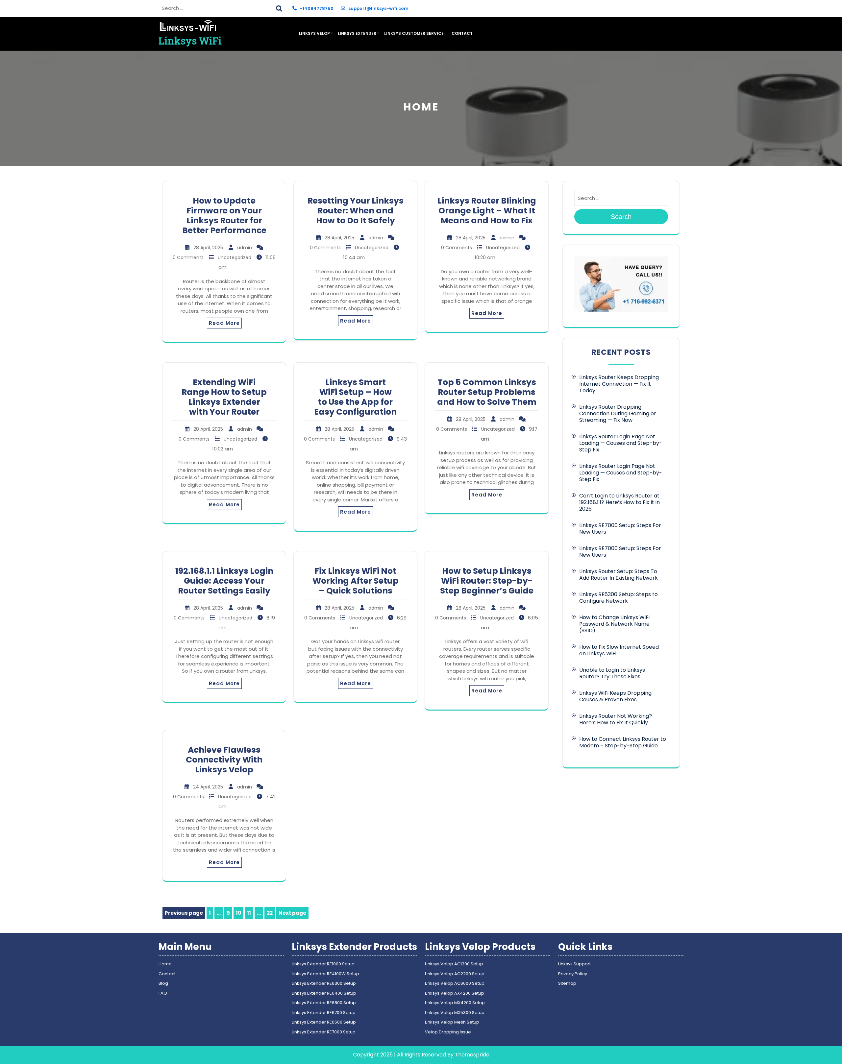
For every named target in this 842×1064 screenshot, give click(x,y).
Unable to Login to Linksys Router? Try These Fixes (612, 673)
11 (250, 913)
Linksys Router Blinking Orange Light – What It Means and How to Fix (486, 210)
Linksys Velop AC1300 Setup (454, 964)
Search (280, 7)
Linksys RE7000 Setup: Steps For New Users (620, 528)
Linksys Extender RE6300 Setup (324, 983)
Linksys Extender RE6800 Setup (324, 1003)
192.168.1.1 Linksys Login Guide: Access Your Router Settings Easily (224, 580)
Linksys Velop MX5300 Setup (454, 1012)
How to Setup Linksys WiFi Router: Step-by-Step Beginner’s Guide (486, 580)
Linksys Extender (357, 33)
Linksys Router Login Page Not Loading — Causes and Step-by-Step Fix (620, 443)
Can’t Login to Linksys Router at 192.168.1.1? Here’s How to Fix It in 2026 (619, 502)
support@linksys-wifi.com (378, 8)
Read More (224, 323)
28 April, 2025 (208, 247)
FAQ (163, 993)
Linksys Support (574, 964)
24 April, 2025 (208, 787)
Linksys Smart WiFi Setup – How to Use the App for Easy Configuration (355, 397)
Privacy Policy (572, 974)
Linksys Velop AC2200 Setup (454, 974)
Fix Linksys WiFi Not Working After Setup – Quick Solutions (355, 580)
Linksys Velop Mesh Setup (452, 1022)
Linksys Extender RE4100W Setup (325, 974)
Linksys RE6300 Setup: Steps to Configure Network (618, 598)
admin (244, 247)
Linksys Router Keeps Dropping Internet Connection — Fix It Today (619, 384)
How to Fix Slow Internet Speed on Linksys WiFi (619, 650)
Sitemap (567, 983)
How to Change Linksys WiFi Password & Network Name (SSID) (614, 624)
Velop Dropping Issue (448, 1032)
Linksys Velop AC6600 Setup (454, 983)
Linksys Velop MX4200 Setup (455, 1003)
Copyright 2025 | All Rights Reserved (399, 1054)
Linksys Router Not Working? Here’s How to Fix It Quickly (615, 719)
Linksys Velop (314, 33)
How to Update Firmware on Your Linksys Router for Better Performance (224, 215)
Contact (462, 33)
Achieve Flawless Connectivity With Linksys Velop (224, 759)
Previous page (184, 912)
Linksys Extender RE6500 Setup (324, 1022)
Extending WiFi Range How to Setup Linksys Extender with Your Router (224, 397)
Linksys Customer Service (414, 33)
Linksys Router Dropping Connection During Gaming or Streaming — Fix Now (617, 413)
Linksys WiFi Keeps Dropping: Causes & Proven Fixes (616, 696)
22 (271, 913)
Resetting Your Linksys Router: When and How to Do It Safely (356, 210)
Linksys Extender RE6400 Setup (324, 993)
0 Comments (188, 257)
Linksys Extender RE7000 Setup (324, 1032)
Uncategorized (234, 257)
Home (165, 964)
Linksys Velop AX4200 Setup (454, 993)
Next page (292, 912)
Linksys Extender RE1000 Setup (323, 964)
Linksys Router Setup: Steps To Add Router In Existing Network (618, 575)
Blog (163, 983)
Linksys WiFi (190, 40)
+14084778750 (317, 8)
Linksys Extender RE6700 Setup (324, 1012)
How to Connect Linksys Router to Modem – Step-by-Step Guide (622, 742)
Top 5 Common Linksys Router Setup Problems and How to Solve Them (486, 392)
